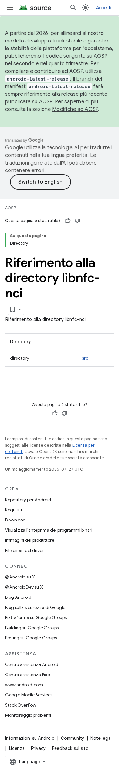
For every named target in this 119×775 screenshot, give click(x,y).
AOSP (10, 207)
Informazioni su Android (30, 738)
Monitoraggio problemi (28, 715)
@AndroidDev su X (24, 587)
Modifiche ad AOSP (75, 109)
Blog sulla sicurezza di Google (35, 607)
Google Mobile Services (28, 695)
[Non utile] (77, 220)
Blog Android (18, 597)
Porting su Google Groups (31, 638)
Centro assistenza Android (31, 664)
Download (15, 520)
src (85, 358)
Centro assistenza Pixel (28, 674)
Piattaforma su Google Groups (36, 617)
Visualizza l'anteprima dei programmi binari (48, 530)
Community (72, 738)
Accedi (104, 7)
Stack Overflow (20, 705)
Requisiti (13, 510)
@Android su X (20, 577)
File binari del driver (24, 550)
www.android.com (24, 685)
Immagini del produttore (29, 540)
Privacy (38, 748)
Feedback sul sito (70, 748)
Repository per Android (28, 499)
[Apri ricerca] (73, 7)
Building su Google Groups (32, 627)
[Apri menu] (10, 7)
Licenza (17, 748)
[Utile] (68, 220)
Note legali (101, 738)
